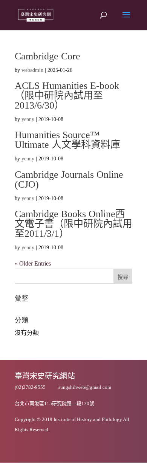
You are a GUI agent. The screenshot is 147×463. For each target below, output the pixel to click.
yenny (27, 119)
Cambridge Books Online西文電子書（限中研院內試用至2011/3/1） (73, 223)
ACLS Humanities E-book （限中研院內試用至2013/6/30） (67, 95)
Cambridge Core (47, 56)
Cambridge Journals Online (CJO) (69, 179)
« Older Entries (33, 263)
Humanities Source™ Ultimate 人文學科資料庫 (67, 139)
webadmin (32, 70)
